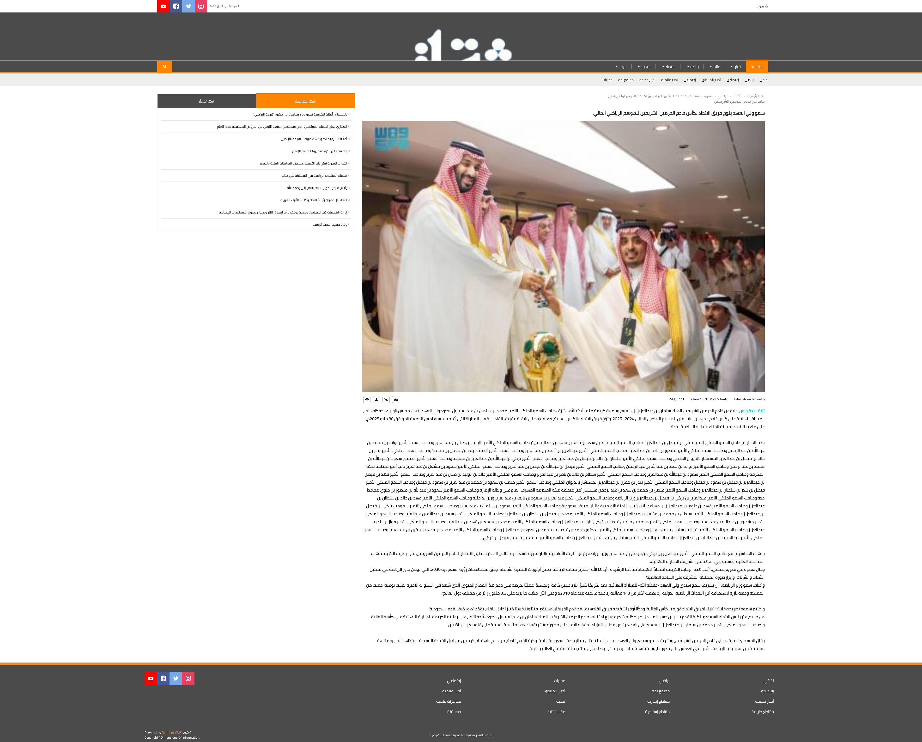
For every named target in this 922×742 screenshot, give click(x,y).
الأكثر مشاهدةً (305, 101)
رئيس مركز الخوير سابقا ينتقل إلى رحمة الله (317, 187)
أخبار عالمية (451, 690)
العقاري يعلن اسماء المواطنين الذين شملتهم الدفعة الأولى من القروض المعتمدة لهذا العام (282, 126)
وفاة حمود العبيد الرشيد (330, 224)
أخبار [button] (738, 66)
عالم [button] (717, 66)
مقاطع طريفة (763, 711)
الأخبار (737, 96)
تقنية (560, 701)
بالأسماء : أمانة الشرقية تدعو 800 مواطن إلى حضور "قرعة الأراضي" (300, 114)
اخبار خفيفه (647, 80)
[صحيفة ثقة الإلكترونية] (737, 36)
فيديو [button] (646, 66)
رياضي (749, 80)
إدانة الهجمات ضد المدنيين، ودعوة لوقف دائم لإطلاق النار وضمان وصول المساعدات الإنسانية (283, 212)
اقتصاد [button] (670, 66)
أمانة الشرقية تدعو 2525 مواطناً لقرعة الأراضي (314, 138)
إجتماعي (690, 80)
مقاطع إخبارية (658, 701)
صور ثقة (454, 711)
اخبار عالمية (669, 80)
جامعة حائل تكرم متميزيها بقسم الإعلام (319, 151)
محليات (607, 80)
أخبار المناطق (711, 80)
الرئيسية (757, 66)
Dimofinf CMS (172, 733)
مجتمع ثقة (626, 80)
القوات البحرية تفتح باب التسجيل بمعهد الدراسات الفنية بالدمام (303, 163)
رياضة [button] (694, 66)
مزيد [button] (623, 66)
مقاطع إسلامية (657, 711)
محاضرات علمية (448, 701)
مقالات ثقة (556, 711)
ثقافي (763, 80)
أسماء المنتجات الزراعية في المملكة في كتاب (314, 175)
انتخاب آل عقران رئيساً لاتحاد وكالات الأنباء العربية (313, 200)
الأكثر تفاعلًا (207, 101)
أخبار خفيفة (764, 701)
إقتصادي (733, 80)
